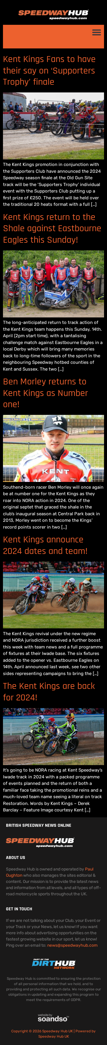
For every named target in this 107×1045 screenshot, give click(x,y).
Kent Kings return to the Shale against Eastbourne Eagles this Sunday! (52, 228)
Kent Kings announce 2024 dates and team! (45, 545)
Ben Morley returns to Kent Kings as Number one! (45, 393)
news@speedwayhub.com (72, 945)
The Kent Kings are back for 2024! (49, 691)
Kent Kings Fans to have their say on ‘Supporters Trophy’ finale (49, 70)
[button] (96, 32)
